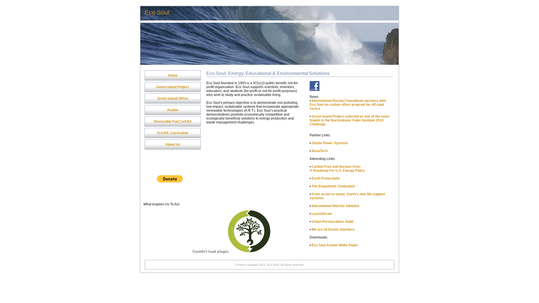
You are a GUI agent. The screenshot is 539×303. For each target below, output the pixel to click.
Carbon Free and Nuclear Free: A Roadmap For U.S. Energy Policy (337, 169)
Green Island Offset (172, 98)
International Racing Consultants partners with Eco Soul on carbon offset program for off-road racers (348, 105)
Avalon (172, 110)
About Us (172, 144)
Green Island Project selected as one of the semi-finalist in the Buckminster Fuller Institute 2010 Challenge (350, 120)
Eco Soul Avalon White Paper (335, 245)
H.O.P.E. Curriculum (172, 133)
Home (172, 75)
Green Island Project (172, 87)
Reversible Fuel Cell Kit (172, 121)
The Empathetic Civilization (333, 186)
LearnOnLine (322, 214)
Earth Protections (326, 178)
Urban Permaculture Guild (332, 222)
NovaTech (320, 151)
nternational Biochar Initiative (335, 206)
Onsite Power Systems (330, 143)
